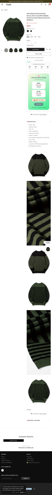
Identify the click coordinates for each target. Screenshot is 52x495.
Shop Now (38, 104)
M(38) (32, 36)
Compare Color (21, 43)
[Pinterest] (2, 470)
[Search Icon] (41, 4)
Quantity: (28, 40)
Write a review (13, 440)
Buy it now (39, 53)
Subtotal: (28, 45)
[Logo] (8, 4)
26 (29, 57)
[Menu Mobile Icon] (2, 4)
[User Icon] (45, 4)
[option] (13, 29)
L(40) (35, 36)
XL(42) (39, 36)
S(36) (28, 36)
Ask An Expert (43, 114)
